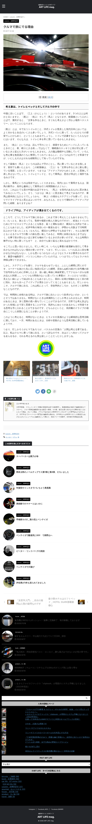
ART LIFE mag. (47, 7)
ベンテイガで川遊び (25, 567)
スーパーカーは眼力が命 (27, 456)
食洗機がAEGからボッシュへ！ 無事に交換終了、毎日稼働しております (47, 620)
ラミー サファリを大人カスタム (38, 728)
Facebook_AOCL (43, 809)
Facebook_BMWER (57, 809)
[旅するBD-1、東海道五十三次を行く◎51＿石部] (45, 368)
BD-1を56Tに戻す (32, 746)
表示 (50, 97)
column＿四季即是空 (12, 434)
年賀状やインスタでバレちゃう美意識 (33, 488)
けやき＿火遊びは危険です (36, 724)
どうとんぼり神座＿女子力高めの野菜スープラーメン (46, 742)
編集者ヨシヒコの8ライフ (46, 813)
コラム (14, 437)
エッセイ (9, 437)
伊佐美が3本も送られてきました (31, 583)
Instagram (32, 809)
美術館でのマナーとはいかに (29, 503)
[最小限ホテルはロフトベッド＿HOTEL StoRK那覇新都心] (16, 368)
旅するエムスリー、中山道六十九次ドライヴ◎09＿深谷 (40, 636)
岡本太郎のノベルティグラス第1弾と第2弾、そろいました (42, 472)
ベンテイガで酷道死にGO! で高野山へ (34, 535)
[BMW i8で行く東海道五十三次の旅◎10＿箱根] (74, 368)
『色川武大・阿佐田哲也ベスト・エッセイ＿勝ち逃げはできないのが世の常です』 (52, 652)
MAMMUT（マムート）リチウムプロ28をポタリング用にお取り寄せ (46, 667)
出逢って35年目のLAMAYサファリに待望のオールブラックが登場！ (52, 719)
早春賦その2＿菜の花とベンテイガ (32, 519)
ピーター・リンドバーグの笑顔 (30, 551)
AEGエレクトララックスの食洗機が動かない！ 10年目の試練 (49, 751)
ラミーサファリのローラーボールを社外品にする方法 (46, 733)
